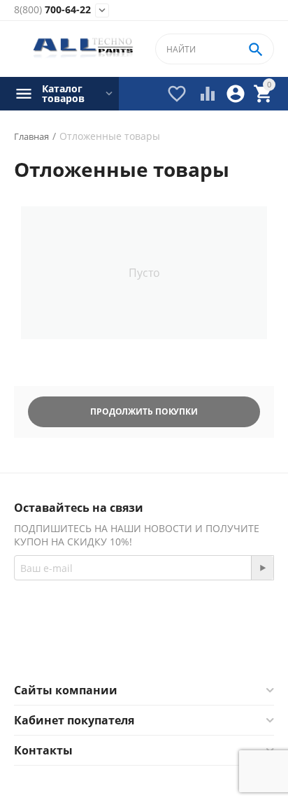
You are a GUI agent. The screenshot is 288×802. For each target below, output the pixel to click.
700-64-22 (52, 10)
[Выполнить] (262, 568)
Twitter (199, 649)
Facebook (124, 649)
